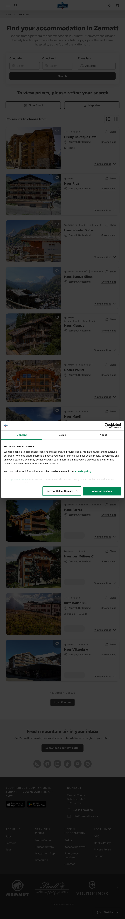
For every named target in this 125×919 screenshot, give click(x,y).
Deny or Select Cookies (60, 491)
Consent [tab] (22, 434)
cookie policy (83, 471)
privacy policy (19, 479)
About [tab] (103, 434)
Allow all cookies (102, 491)
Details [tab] (63, 434)
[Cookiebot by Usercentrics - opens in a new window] (107, 425)
